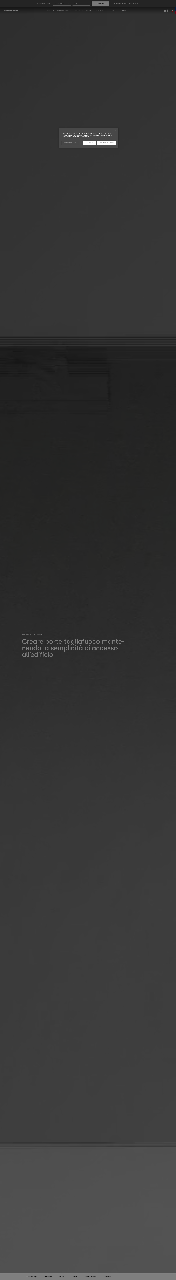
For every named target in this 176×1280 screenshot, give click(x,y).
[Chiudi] (116, 130)
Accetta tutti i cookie (106, 143)
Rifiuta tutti (90, 143)
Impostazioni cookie (70, 143)
